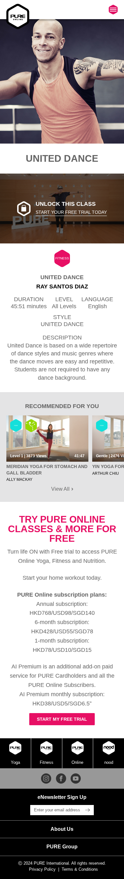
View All (61, 489)
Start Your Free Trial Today (71, 212)
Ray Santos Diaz (62, 286)
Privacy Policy (42, 869)
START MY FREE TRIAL (62, 719)
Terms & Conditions (80, 869)
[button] (62, 829)
